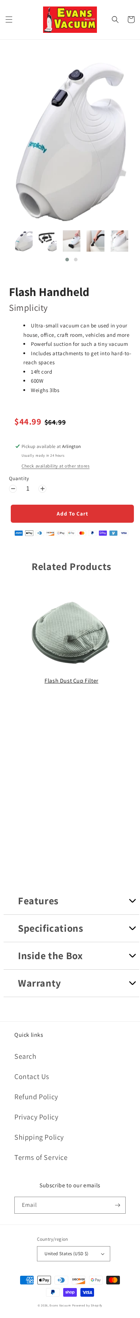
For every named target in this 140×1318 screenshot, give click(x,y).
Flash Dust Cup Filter (71, 680)
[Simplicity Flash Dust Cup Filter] (71, 666)
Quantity (19, 478)
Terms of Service (41, 1157)
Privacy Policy (36, 1117)
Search (25, 1056)
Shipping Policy (39, 1137)
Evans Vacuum (60, 1305)
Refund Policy (36, 1096)
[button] (9, 19)
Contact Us (31, 1076)
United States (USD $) (66, 1253)
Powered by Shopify (87, 1305)
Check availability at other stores (55, 466)
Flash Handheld (49, 291)
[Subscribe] (117, 1205)
